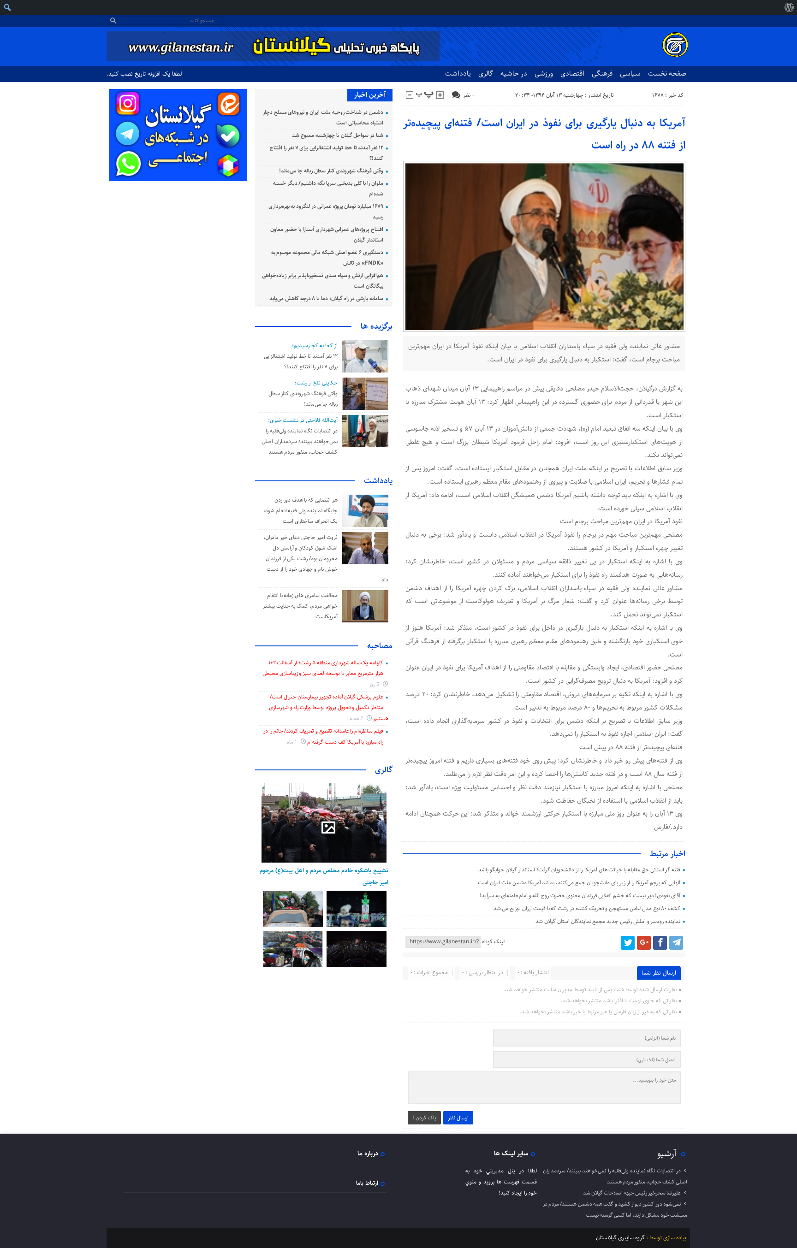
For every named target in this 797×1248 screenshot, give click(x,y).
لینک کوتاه (493, 941)
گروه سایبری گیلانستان (620, 1237)
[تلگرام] (676, 943)
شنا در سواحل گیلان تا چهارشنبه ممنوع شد (337, 135)
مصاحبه (380, 646)
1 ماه (292, 742)
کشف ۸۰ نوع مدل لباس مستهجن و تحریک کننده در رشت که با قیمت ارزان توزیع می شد (587, 908)
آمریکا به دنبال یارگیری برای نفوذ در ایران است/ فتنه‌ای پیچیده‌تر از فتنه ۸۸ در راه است (544, 134)
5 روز (375, 684)
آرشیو (667, 1153)
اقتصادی (572, 73)
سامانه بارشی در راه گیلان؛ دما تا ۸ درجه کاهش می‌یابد (326, 298)
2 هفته (357, 718)
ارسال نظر (458, 1117)
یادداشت (458, 73)
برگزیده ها (377, 326)
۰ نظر (468, 95)
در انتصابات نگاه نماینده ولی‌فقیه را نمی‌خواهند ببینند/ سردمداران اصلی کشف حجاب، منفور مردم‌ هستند (299, 441)
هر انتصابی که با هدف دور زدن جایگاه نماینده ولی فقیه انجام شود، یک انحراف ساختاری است (300, 511)
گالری (485, 73)
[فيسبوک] (660, 943)
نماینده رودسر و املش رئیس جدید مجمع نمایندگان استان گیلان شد (607, 921)
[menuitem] (789, 7)
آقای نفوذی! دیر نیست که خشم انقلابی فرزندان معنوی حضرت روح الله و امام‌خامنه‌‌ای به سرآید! (580, 895)
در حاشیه (513, 73)
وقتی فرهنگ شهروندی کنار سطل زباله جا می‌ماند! (331, 170)
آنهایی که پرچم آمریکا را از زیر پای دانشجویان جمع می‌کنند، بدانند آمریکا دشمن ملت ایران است (579, 882)
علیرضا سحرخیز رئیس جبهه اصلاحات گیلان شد (632, 1193)
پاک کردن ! (424, 1117)
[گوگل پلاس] (644, 943)
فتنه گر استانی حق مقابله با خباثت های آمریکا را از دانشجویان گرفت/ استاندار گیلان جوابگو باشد (579, 869)
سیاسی (630, 73)
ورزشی (544, 73)
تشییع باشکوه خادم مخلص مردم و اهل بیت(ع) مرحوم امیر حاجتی (324, 876)
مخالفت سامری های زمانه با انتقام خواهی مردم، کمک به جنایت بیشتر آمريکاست (300, 606)
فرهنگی (602, 73)
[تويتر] (628, 943)
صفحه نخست (667, 73)
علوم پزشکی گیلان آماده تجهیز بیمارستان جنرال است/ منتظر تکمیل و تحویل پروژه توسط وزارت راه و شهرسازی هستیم (328, 707)
